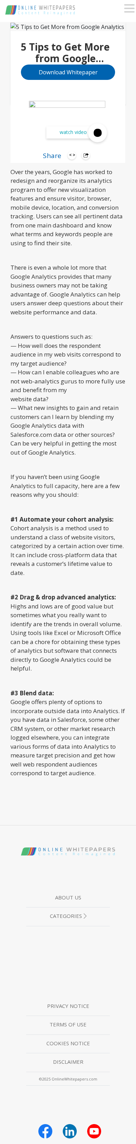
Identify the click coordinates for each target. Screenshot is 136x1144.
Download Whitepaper (68, 72)
